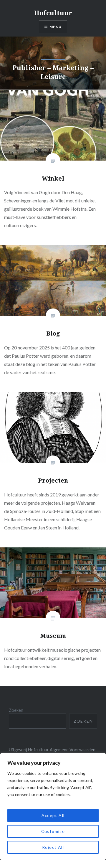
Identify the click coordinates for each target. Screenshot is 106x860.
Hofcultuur (53, 12)
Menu (55, 26)
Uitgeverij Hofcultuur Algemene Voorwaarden (52, 749)
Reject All (53, 847)
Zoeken (16, 710)
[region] (53, 806)
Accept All (53, 815)
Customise (53, 831)
